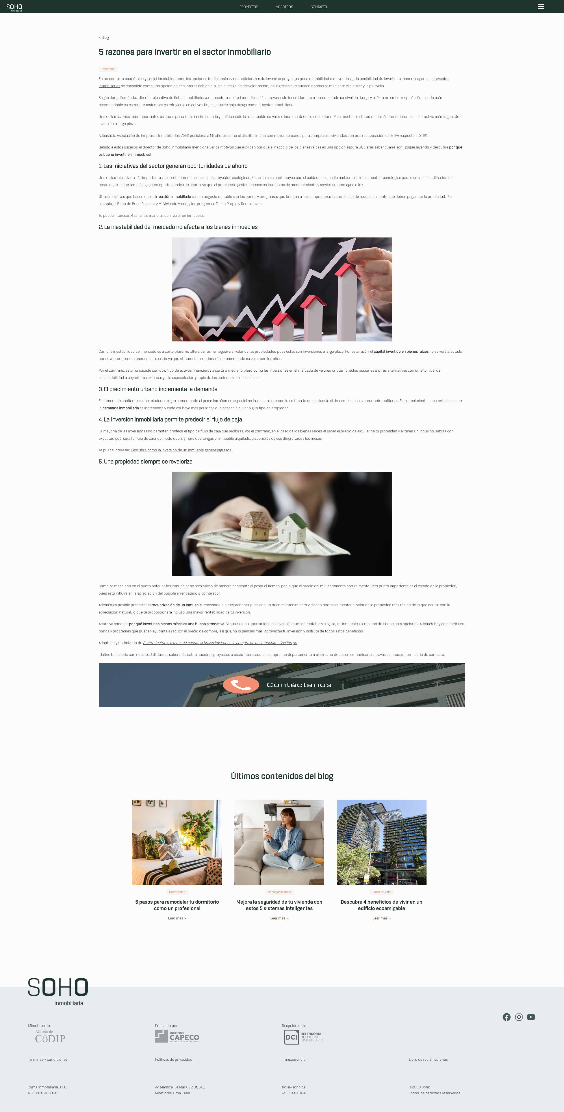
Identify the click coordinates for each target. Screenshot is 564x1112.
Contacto (319, 7)
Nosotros (284, 7)
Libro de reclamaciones (428, 1060)
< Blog (104, 38)
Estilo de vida (382, 892)
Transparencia (293, 1060)
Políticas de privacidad (173, 1060)
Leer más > (177, 918)
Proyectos (248, 7)
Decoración (177, 892)
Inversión (108, 69)
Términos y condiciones (47, 1060)
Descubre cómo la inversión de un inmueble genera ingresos (181, 450)
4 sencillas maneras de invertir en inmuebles (167, 216)
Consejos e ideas (279, 892)
